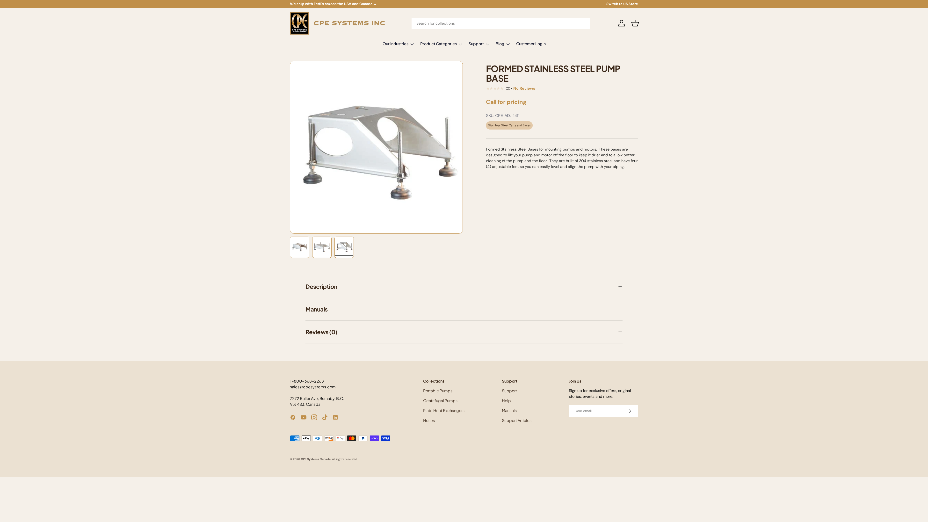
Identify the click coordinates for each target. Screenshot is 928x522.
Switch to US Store (622, 4)
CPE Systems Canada (316, 459)
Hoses (429, 420)
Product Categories (438, 43)
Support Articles (516, 420)
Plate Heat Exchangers (443, 410)
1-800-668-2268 (307, 381)
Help (506, 400)
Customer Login (531, 43)
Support (476, 43)
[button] (635, 23)
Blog (500, 43)
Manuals (509, 410)
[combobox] (501, 23)
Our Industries (395, 43)
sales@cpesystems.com (313, 386)
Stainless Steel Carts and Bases (509, 125)
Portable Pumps (437, 390)
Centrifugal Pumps (440, 400)
